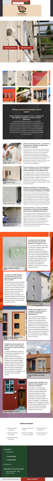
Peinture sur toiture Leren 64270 (12, 429)
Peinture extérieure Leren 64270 (42, 429)
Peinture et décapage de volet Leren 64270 (28, 433)
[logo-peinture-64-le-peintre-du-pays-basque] (22, 11)
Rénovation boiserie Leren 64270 (13, 433)
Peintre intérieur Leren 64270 (28, 429)
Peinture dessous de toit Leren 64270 (42, 433)
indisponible (8, 0)
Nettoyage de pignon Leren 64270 (13, 438)
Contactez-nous (26, 47)
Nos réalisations (10, 47)
